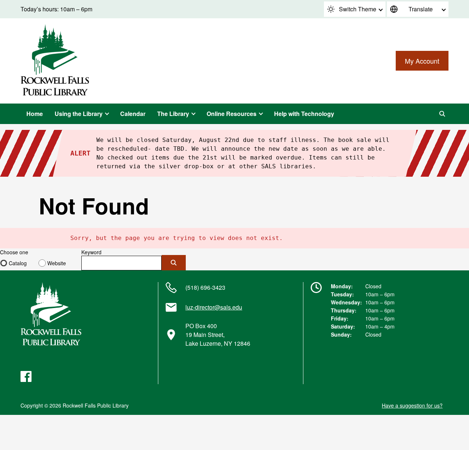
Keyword (91, 252)
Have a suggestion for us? (412, 405)
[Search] (442, 114)
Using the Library (79, 113)
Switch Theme (357, 9)
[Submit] (174, 262)
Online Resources (231, 113)
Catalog (18, 263)
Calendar (132, 113)
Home (34, 113)
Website (56, 263)
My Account (422, 60)
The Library (173, 113)
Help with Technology (304, 113)
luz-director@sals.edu (213, 307)
